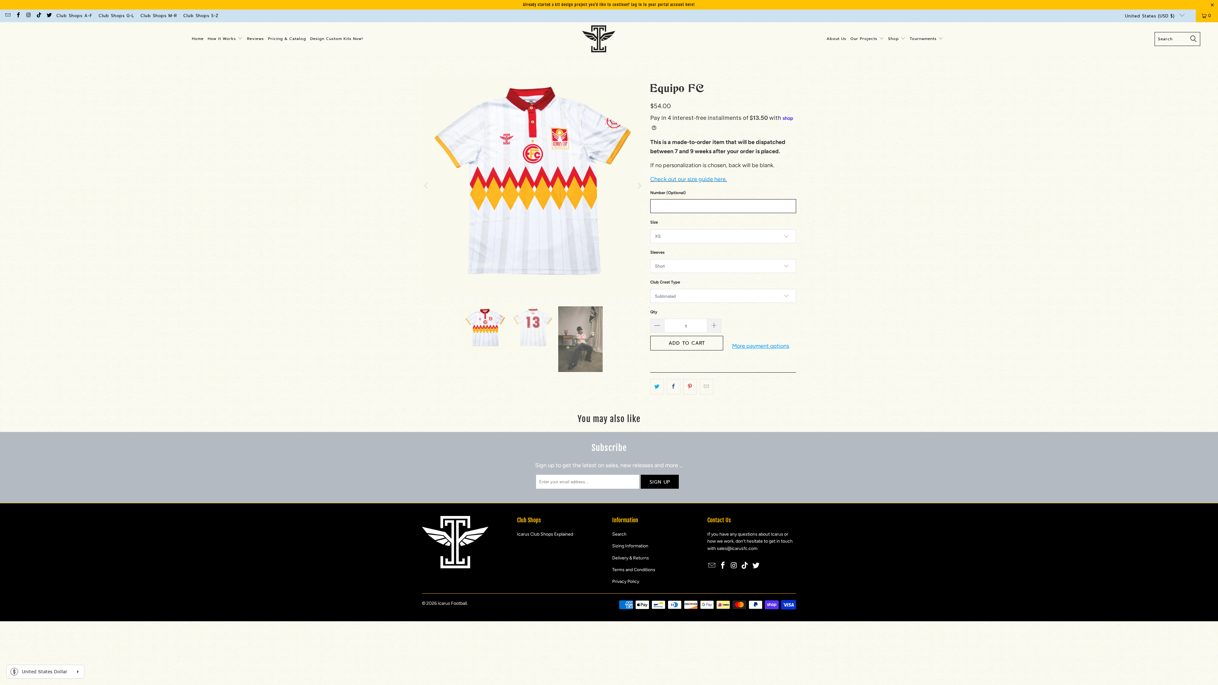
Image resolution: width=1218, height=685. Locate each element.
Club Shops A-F (74, 16)
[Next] (639, 186)
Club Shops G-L (116, 16)
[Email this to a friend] (706, 387)
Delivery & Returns (630, 558)
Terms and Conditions (633, 569)
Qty (653, 312)
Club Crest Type (665, 282)
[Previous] (427, 186)
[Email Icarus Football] (7, 16)
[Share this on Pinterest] (690, 387)
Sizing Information (630, 546)
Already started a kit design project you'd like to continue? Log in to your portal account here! (609, 4)
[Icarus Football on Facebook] (18, 16)
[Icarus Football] (598, 39)
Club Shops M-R (159, 16)
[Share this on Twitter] (657, 387)
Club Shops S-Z (201, 16)
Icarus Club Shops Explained (545, 534)
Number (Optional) (668, 192)
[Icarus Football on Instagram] (28, 16)
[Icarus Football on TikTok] (38, 16)
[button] (225, 39)
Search (619, 534)
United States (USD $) (1150, 16)
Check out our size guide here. (688, 179)
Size (654, 222)
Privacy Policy (625, 581)
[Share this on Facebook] (673, 387)
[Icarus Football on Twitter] (49, 16)
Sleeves (657, 252)
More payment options (760, 345)
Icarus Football (452, 603)
